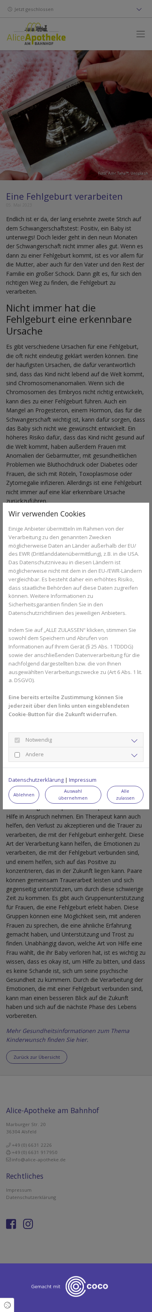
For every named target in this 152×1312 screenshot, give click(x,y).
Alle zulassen (125, 794)
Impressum (82, 779)
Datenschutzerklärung (36, 779)
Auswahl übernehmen (73, 794)
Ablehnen (23, 794)
